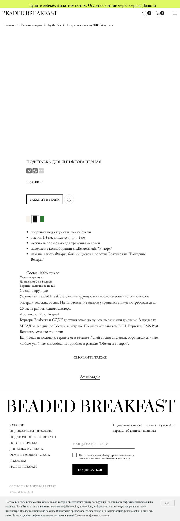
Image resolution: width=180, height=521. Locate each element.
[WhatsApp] (35, 170)
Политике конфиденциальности (92, 515)
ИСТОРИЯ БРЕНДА (23, 443)
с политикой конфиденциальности (112, 458)
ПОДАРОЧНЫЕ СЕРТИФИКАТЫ (32, 437)
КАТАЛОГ (16, 425)
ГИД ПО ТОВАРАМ (23, 466)
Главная (9, 25)
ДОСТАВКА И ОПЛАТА (26, 449)
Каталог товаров (31, 25)
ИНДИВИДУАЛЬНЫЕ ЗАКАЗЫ (30, 431)
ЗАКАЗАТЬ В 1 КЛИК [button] (44, 199)
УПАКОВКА (17, 461)
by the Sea (54, 25)
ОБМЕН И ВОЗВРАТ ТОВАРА (29, 455)
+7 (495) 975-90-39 (21, 492)
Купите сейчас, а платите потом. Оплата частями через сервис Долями (92, 5)
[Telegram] (29, 170)
